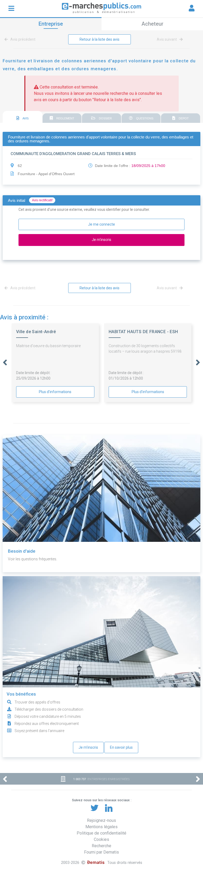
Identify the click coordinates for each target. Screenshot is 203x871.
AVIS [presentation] (25, 118)
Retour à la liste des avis (99, 39)
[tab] (22, 117)
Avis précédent (22, 39)
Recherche (101, 845)
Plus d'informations (55, 392)
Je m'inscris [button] (101, 239)
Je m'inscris (88, 747)
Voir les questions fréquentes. (32, 559)
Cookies (101, 839)
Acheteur (152, 24)
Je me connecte (101, 224)
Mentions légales (101, 826)
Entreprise (51, 24)
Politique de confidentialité (101, 833)
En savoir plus (121, 747)
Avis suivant (167, 39)
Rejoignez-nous (101, 820)
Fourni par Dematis (101, 852)
